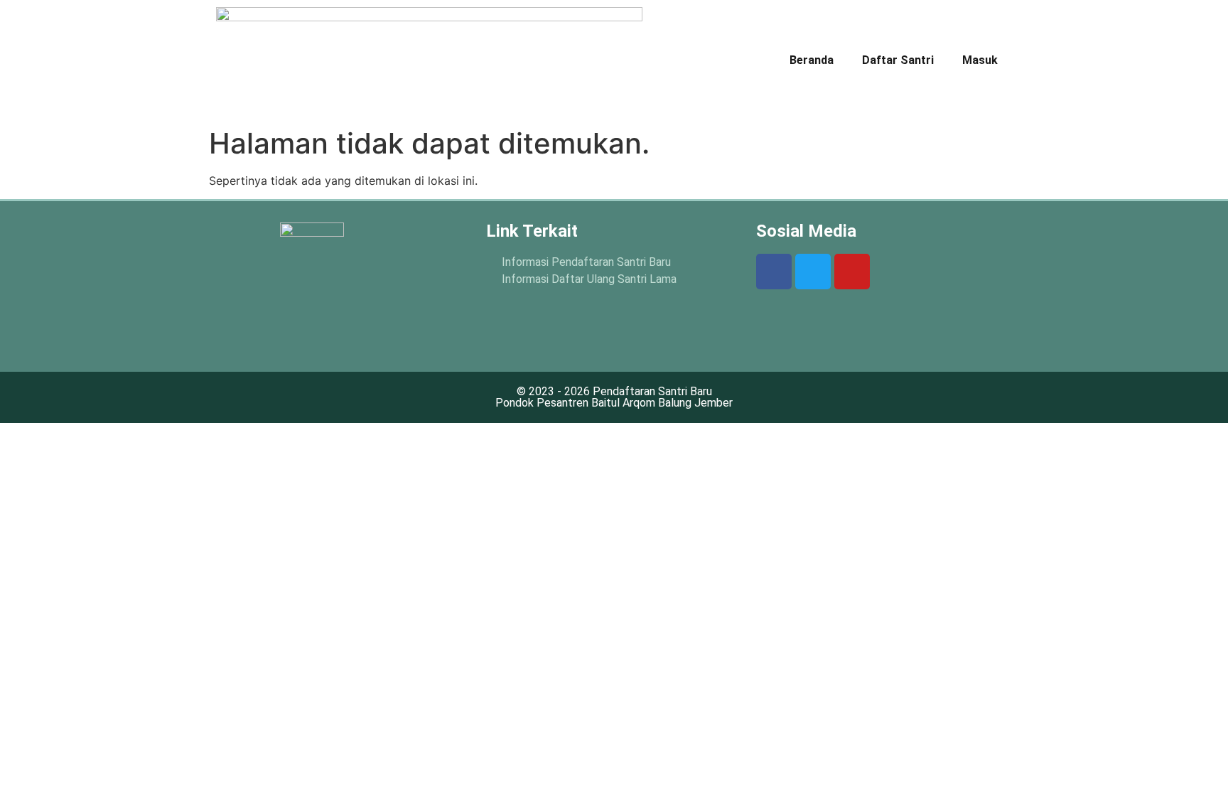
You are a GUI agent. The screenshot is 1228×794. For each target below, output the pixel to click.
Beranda (812, 60)
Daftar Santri (898, 60)
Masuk (980, 60)
